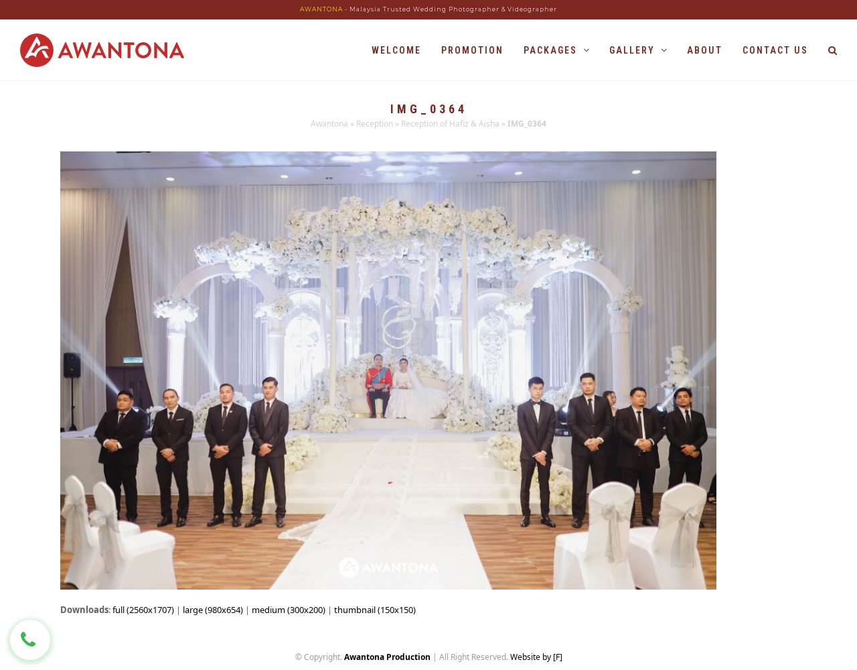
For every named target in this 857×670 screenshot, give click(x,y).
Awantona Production (387, 657)
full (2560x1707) (143, 610)
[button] (832, 50)
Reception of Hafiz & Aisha (450, 123)
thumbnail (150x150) (375, 610)
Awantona (329, 123)
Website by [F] (536, 657)
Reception (374, 123)
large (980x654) (213, 610)
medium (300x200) (288, 610)
